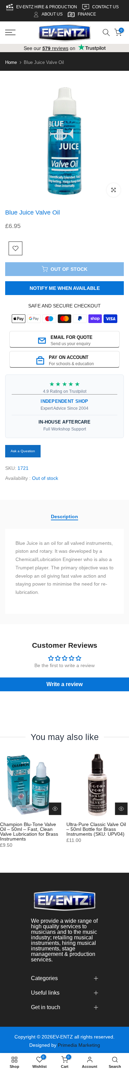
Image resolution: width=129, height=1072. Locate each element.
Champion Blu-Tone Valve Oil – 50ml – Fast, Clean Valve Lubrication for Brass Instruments (29, 831)
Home (11, 62)
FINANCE (87, 14)
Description (64, 516)
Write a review (64, 684)
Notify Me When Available (65, 288)
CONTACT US (106, 6)
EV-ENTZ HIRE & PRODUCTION (47, 6)
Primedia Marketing (79, 1045)
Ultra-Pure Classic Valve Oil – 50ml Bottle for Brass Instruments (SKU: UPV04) (96, 828)
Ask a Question (23, 451)
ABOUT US (52, 14)
